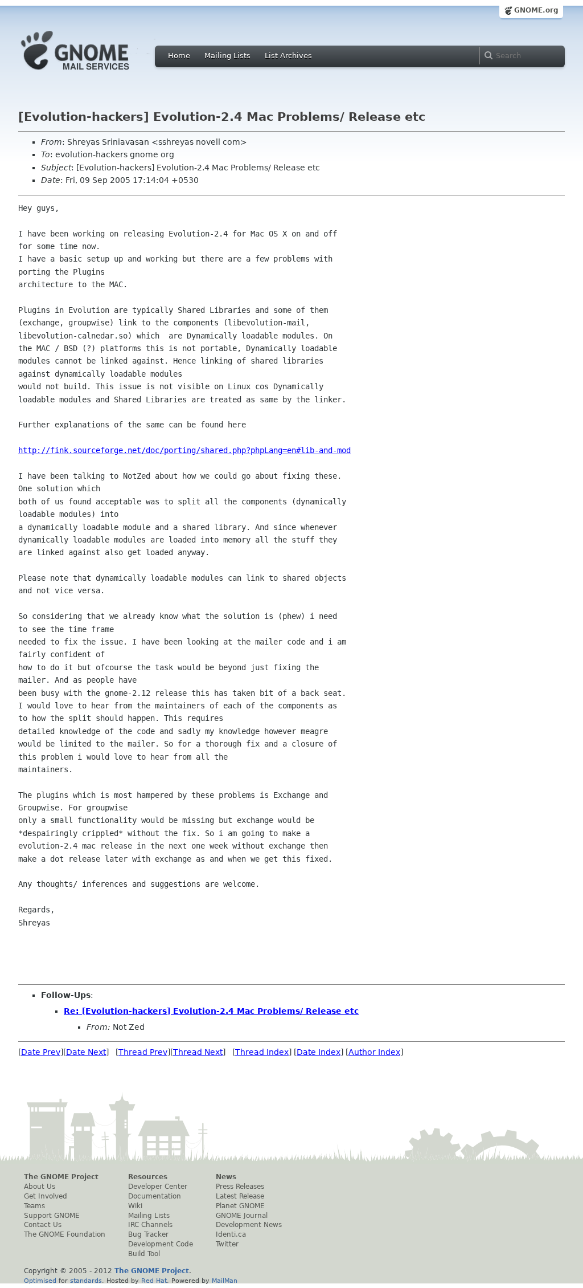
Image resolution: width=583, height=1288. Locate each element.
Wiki (135, 1206)
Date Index (318, 1052)
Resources (147, 1177)
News (226, 1177)
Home (179, 55)
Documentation (154, 1196)
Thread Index (262, 1052)
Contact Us (42, 1225)
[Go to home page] (92, 73)
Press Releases (240, 1187)
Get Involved (45, 1196)
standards (86, 1280)
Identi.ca (231, 1234)
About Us (39, 1187)
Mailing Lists (227, 55)
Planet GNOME (240, 1206)
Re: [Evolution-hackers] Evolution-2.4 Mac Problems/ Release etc (211, 1011)
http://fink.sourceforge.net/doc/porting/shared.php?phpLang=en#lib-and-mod (184, 450)
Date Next (86, 1052)
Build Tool (144, 1254)
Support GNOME (52, 1216)
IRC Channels (150, 1225)
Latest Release (240, 1196)
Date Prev (40, 1052)
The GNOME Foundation (64, 1234)
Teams (34, 1206)
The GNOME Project (61, 1177)
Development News (249, 1225)
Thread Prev (142, 1052)
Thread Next (198, 1052)
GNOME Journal (242, 1216)
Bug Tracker (148, 1234)
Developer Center (157, 1187)
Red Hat (154, 1280)
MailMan (224, 1280)
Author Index (374, 1052)
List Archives (288, 55)
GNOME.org (536, 10)
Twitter (227, 1244)
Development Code (160, 1244)
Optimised (40, 1280)
